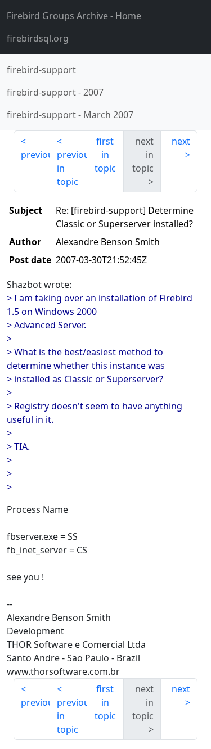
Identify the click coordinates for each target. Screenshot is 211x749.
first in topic (105, 154)
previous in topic (72, 168)
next (181, 141)
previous (35, 154)
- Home (74, 16)
